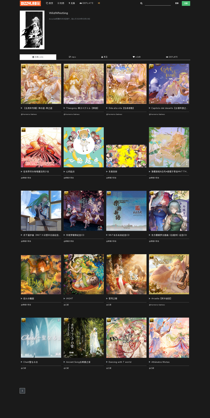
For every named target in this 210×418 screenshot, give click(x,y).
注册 (186, 3)
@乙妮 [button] (66, 305)
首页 (50, 3)
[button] (41, 109)
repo (73, 57)
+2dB (138, 57)
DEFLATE (173, 57)
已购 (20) (38, 57)
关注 (105, 57)
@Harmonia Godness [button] (29, 114)
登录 (177, 3)
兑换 (72, 3)
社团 (61, 3)
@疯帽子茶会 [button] (26, 178)
